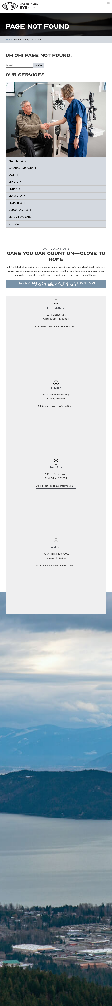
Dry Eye (13, 182)
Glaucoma (15, 195)
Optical (14, 224)
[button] (108, 3)
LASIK (12, 175)
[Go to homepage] (19, 6)
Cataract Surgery (21, 168)
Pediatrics (16, 203)
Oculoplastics (19, 210)
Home (9, 39)
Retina (13, 188)
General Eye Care (20, 217)
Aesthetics (16, 160)
